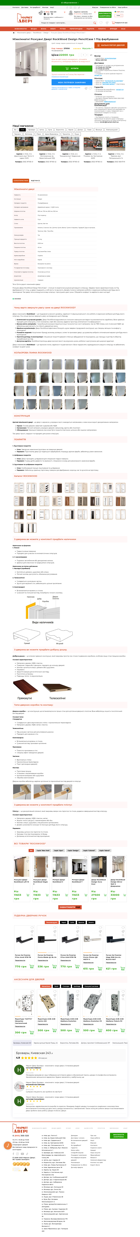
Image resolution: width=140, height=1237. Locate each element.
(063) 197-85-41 (28, 162)
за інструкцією (110, 58)
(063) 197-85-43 (73, 162)
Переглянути (20, 960)
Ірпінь (42, 130)
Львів (89, 130)
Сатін (72, 922)
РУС (122, 12)
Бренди (113, 29)
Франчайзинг (95, 1155)
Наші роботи (122, 7)
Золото (91, 922)
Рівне (39, 134)
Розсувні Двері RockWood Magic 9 (40, 882)
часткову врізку (108, 84)
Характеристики (21, 180)
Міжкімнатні (21, 29)
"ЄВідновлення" (110, 102)
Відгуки (95, 7)
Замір (73, 1143)
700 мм (45, 211)
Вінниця (99, 130)
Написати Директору (98, 1160)
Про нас (93, 1135)
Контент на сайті (96, 1162)
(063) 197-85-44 (96, 162)
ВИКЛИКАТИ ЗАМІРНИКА (105, 15)
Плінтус (102, 29)
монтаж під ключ (109, 82)
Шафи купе (88, 1128)
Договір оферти (77, 1167)
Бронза (81, 922)
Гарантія (74, 1148)
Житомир (28, 134)
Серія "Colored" (89, 850)
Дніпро (80, 130)
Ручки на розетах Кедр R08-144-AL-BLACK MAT (113, 957)
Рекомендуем (51, 922)
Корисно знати (96, 1148)
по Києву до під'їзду (103, 67)
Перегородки (76, 29)
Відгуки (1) (35, 180)
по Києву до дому (102, 69)
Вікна (43, 29)
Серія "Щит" (58, 850)
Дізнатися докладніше (60, 77)
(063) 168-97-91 (119, 162)
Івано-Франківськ (51, 134)
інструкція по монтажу (114, 81)
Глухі (39, 219)
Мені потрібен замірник (72, 83)
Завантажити (70, 907)
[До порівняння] (86, 88)
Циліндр (77, 986)
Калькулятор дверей (113, 45)
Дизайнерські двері (44, 276)
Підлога (90, 29)
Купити (74, 68)
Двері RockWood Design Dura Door (98, 882)
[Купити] (27, 894)
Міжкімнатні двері (39, 1128)
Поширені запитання (79, 1155)
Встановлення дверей (79, 1140)
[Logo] (25, 18)
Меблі (53, 29)
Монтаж (45, 7)
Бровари (31, 130)
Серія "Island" (104, 850)
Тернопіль (66, 134)
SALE (123, 29)
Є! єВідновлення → (70, 3)
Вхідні (34, 29)
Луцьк (77, 134)
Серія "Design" (73, 850)
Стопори (66, 986)
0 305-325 (50, 12)
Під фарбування (43, 203)
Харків (70, 130)
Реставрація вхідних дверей (78, 1159)
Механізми (46, 986)
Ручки (63, 29)
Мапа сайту (75, 1150)
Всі (15, 130)
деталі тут (98, 75)
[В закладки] (90, 88)
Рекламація (75, 1162)
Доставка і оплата (77, 1138)
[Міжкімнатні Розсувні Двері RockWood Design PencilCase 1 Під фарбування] (31, 59)
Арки (77, 1128)
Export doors (95, 1165)
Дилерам (74, 1135)
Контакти (16, 7)
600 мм (40, 211)
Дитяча (54, 227)
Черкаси (17, 134)
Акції (52, 7)
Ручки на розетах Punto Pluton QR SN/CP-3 (91, 957)
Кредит (93, 1150)
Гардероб (81, 227)
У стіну (40, 239)
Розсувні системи (91, 986)
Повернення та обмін (108, 7)
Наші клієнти (95, 1152)
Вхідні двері (56, 1128)
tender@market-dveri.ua (109, 122)
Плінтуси (101, 1128)
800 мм (50, 211)
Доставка (24, 7)
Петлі (56, 986)
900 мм (55, 211)
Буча (50, 130)
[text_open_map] (52, 1053)
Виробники (114, 1128)
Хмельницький (112, 130)
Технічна (40, 231)
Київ (22, 130)
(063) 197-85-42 (51, 162)
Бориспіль (60, 130)
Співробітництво (77, 1152)
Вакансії (93, 1157)
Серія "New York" (43, 850)
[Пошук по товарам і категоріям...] (94, 23)
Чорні (63, 922)
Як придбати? (35, 7)
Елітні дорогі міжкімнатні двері (28, 284)
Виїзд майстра (101, 60)
